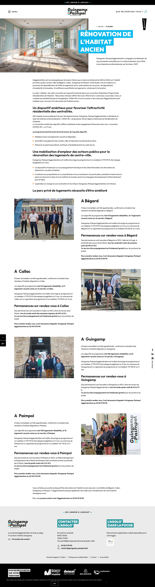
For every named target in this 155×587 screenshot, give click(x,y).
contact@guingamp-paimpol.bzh (74, 548)
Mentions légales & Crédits (55, 557)
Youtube (153, 358)
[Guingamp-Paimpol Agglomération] (77, 12)
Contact (94, 557)
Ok (54, 583)
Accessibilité (104, 557)
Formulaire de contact (21, 539)
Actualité (109, 26)
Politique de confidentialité (78, 557)
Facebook (153, 350)
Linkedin (153, 354)
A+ (2, 343)
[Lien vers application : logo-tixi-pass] (110, 542)
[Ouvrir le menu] (9, 12)
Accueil (100, 26)
